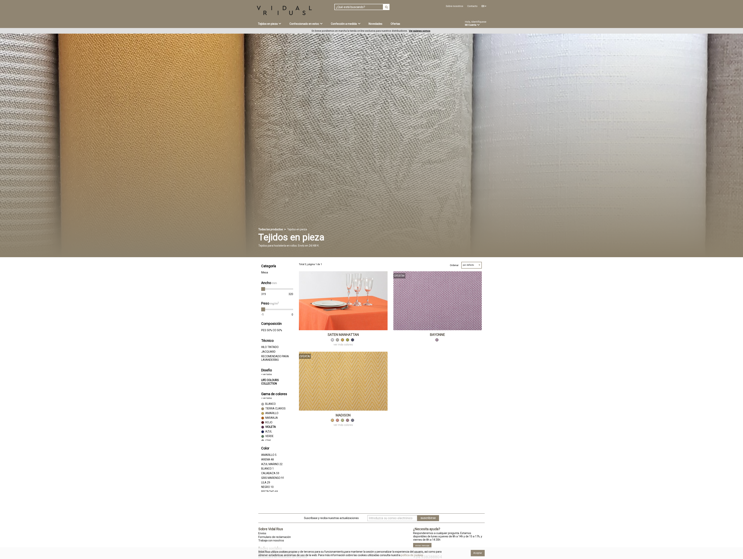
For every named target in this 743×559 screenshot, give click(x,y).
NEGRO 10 (267, 486)
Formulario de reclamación (274, 537)
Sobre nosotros (454, 6)
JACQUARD (268, 351)
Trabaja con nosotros (271, 540)
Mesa (264, 272)
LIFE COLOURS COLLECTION (270, 382)
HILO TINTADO (270, 347)
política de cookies (411, 555)
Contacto (472, 6)
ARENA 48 (267, 459)
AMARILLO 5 (268, 454)
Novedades (375, 23)
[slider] (263, 289)
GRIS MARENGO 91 (272, 477)
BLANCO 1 (267, 468)
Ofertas (395, 23)
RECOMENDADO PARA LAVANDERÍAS (275, 358)
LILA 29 (265, 482)
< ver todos (266, 374)
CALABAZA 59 (270, 473)
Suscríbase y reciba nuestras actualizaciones (331, 518)
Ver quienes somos (419, 30)
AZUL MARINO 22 (271, 464)
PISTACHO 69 (269, 491)
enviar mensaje (422, 545)
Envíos (262, 533)
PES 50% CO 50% (271, 330)
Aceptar (477, 552)
